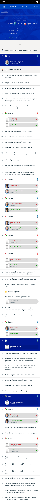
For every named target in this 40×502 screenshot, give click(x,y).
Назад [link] (5, 11)
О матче (18, 38)
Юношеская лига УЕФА (4, 6)
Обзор (5, 38)
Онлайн (11, 38)
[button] (13, 6)
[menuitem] (14, 6)
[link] (24, 6)
